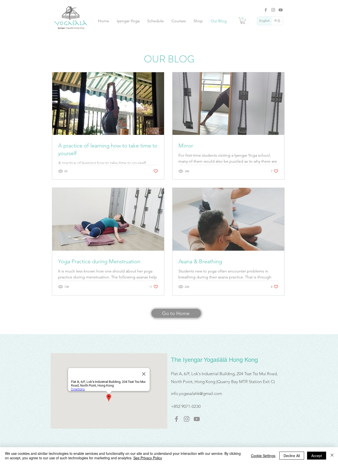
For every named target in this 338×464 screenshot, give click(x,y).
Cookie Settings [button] (263, 455)
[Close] (332, 455)
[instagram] (186, 419)
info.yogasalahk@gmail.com (196, 393)
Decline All (292, 455)
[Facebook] (265, 9)
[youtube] (196, 419)
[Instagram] (273, 9)
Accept (316, 455)
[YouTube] (280, 9)
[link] (243, 20)
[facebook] (176, 419)
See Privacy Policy (147, 457)
